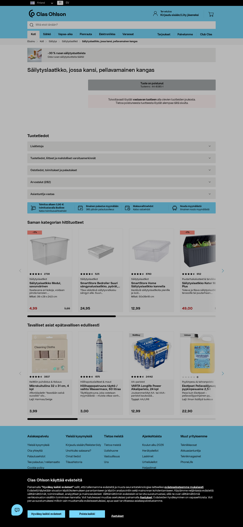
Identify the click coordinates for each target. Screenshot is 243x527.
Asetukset (146, 497)
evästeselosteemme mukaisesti (184, 487)
